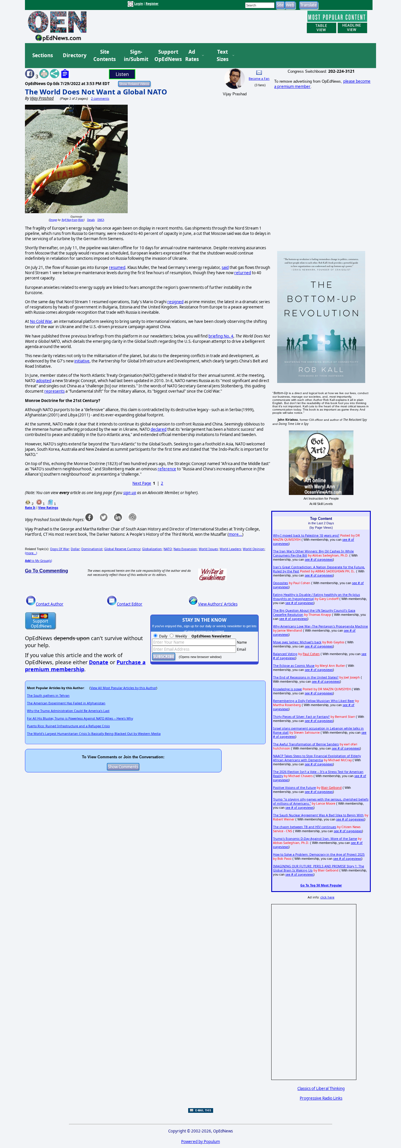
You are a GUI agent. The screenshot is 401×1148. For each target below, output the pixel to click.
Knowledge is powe (287, 689)
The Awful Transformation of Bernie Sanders (306, 744)
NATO (168, 549)
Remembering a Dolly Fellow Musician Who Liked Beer (313, 701)
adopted (43, 380)
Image (53, 220)
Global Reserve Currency (122, 549)
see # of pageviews (319, 559)
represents (54, 391)
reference (167, 469)
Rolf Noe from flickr (73, 220)
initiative (82, 361)
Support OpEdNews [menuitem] (165, 55)
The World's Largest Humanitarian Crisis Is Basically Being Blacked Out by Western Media (94, 734)
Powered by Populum (200, 1141)
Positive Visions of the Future (294, 788)
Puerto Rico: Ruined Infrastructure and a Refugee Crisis (68, 726)
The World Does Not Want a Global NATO (96, 91)
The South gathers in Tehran (48, 695)
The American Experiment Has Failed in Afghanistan (66, 703)
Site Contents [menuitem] (104, 55)
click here (327, 897)
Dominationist (91, 549)
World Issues (208, 549)
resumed (117, 267)
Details (91, 219)
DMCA (100, 219)
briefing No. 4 (220, 336)
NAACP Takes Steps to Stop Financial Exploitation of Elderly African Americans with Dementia (317, 758)
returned (242, 272)
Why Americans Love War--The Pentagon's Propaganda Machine (320, 626)
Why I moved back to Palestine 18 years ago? (306, 535)
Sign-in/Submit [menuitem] (135, 55)
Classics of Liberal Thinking (321, 1088)
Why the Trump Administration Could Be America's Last (68, 711)
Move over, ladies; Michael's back (297, 642)
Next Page (141, 483)
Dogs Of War (59, 549)
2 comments (100, 98)
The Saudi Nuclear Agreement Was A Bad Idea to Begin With (318, 815)
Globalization (152, 549)
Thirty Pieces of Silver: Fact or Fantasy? (301, 717)
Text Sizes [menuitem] (222, 55)
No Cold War (41, 321)
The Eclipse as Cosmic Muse (293, 666)
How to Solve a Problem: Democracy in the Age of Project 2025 (319, 854)
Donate (98, 662)
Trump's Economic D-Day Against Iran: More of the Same (315, 839)
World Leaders (230, 549)
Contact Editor (129, 604)
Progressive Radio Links (321, 1098)
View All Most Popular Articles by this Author (123, 688)
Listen (122, 74)
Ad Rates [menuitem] (192, 55)
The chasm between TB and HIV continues (304, 827)
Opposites (280, 583)
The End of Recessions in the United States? (305, 677)
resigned (175, 301)
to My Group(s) (38, 561)
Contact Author (49, 604)
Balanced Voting (285, 654)
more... (235, 534)
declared (158, 429)
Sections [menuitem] (42, 55)
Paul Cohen (311, 654)
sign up (129, 492)
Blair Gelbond (331, 788)
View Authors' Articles (217, 604)
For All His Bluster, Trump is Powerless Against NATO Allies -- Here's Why (80, 718)
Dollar (75, 549)
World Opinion (253, 549)
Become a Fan (259, 79)
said (225, 267)
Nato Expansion (185, 549)
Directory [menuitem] (74, 55)
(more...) (31, 553)
